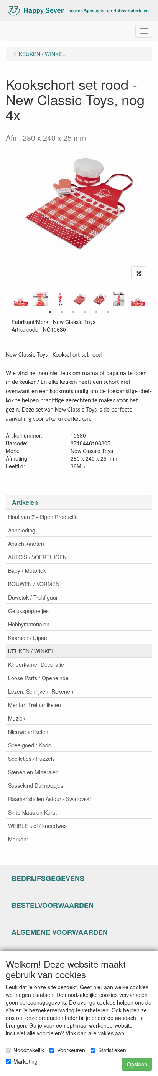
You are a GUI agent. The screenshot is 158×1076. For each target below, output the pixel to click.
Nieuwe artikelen (28, 732)
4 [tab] (85, 312)
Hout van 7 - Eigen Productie (43, 517)
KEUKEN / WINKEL (31, 651)
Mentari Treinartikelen (34, 705)
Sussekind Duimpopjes (35, 785)
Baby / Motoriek (27, 570)
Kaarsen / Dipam (28, 637)
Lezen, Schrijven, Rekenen (40, 691)
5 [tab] (96, 312)
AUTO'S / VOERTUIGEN (37, 557)
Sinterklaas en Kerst (32, 812)
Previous (9, 299)
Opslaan (137, 1064)
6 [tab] (108, 312)
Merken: (18, 839)
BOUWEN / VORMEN (33, 584)
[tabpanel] (79, 299)
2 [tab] (62, 312)
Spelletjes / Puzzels (31, 758)
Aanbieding (21, 530)
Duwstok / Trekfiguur (33, 597)
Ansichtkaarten (26, 543)
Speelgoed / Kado (29, 745)
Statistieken (112, 1050)
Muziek (16, 718)
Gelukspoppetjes (28, 611)
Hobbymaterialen (28, 624)
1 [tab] (50, 312)
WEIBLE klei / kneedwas (37, 826)
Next (148, 299)
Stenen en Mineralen (33, 772)
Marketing (25, 1061)
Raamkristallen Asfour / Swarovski (49, 799)
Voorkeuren (71, 1050)
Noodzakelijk (28, 1050)
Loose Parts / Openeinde (38, 678)
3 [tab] (73, 312)
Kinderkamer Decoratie (36, 664)
